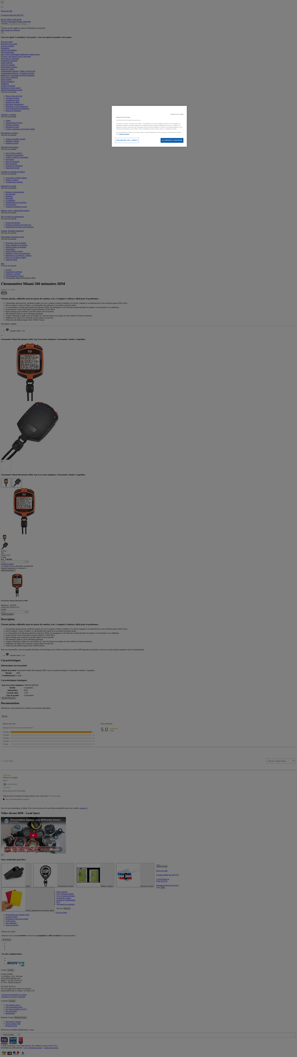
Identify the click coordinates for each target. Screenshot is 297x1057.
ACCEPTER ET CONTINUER (172, 140)
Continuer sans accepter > (177, 114)
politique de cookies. (124, 134)
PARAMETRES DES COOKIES (127, 140)
